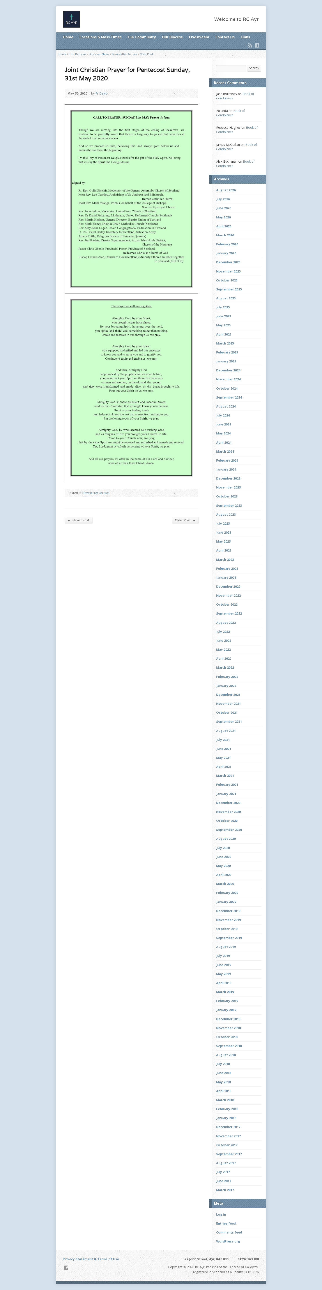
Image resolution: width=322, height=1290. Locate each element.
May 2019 (223, 974)
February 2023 (227, 568)
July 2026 (223, 199)
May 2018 (223, 1082)
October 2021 (226, 712)
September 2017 (229, 1154)
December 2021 (228, 694)
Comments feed (229, 1232)
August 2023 (226, 514)
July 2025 (223, 307)
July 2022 (223, 631)
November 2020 (228, 812)
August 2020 (226, 839)
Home (68, 37)
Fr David (102, 93)
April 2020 (223, 875)
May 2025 (223, 325)
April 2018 (223, 1091)
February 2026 (227, 244)
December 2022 (228, 586)
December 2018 (228, 1019)
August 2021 (226, 731)
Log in (221, 1214)
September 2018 (229, 1046)
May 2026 (223, 217)
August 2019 (226, 947)
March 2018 (225, 1100)
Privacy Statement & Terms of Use (91, 1259)
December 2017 (228, 1127)
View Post (146, 54)
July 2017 (223, 1172)
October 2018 (226, 1037)
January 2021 (226, 794)
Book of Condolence (230, 113)
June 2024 (223, 424)
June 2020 (223, 857)
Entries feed (226, 1223)
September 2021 (229, 721)
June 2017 (223, 1181)
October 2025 (226, 280)
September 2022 (229, 613)
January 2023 (226, 577)
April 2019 (223, 983)
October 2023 (226, 496)
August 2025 (226, 298)
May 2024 (223, 433)
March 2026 (225, 235)
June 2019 (223, 965)
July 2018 (223, 1064)
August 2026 (226, 190)
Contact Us (225, 37)
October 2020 (226, 821)
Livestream (199, 37)
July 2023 (223, 523)
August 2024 (226, 406)
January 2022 (226, 686)
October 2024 (226, 388)
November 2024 (228, 379)
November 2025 (228, 271)
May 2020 (223, 866)
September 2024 (229, 397)
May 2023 (223, 541)
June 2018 (223, 1073)
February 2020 (227, 893)
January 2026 (226, 253)
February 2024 (227, 460)
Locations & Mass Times (101, 37)
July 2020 (223, 848)
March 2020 (225, 884)
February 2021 (227, 784)
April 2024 (223, 442)
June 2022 (223, 640)
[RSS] (250, 45)
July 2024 (223, 415)
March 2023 (225, 559)
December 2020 (228, 803)
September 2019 (229, 938)
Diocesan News (99, 54)
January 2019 (226, 1010)
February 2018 (227, 1109)
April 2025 (223, 334)
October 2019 (226, 929)
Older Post (185, 520)
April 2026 (223, 226)
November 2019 (228, 920)
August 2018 (226, 1055)
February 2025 (227, 352)
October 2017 (226, 1145)
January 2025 (226, 361)
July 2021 (223, 740)
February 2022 (227, 677)
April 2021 (223, 767)
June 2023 (223, 532)
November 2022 (228, 595)
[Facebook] (257, 45)
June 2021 (223, 749)
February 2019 (227, 1001)
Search (254, 68)
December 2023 (228, 478)
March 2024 (225, 451)
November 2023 (228, 487)
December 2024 (228, 370)
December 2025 (228, 262)
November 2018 (228, 1028)
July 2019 (223, 956)
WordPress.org (228, 1241)
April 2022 (223, 658)
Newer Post (78, 520)
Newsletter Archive (124, 54)
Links (245, 37)
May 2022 (223, 649)
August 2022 (226, 622)
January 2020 (226, 902)
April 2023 (223, 550)
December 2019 (228, 911)
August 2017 (226, 1163)
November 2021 (228, 703)
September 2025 (229, 289)
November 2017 (228, 1136)
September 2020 (229, 830)
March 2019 (225, 992)
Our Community (142, 37)
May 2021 (223, 758)
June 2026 (223, 208)
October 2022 (226, 604)
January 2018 (226, 1118)
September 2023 (229, 505)
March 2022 (225, 667)
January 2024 (226, 469)
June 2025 (223, 316)
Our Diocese (172, 37)
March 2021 (225, 775)
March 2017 (225, 1190)
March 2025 (225, 343)
